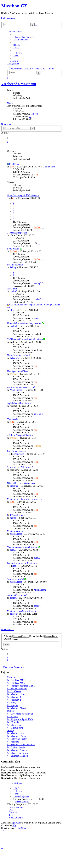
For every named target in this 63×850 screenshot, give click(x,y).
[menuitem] (24, 37)
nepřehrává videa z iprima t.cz (21, 403)
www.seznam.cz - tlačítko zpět (21, 387)
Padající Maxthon (15, 264)
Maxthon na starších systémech (21, 611)
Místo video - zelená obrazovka (21, 483)
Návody (11, 103)
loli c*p (34, 114)
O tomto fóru (49, 166)
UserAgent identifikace (17, 371)
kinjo (36, 318)
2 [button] (7, 140)
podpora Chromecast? (17, 595)
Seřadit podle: (37, 636)
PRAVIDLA (13, 164)
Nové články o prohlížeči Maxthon (23, 195)
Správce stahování (15, 579)
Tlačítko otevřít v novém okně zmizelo (25, 339)
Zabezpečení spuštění (17, 232)
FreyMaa (14, 486)
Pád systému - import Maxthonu (22, 563)
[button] (8, 146)
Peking (13, 267)
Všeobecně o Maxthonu (18, 84)
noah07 (13, 291)
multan (13, 518)
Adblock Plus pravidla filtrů (20, 435)
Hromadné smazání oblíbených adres (24, 323)
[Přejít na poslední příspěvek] (40, 174)
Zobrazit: (8, 636)
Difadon (14, 374)
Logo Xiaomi (13, 248)
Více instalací (13, 419)
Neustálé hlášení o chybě (18, 355)
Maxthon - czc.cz (15, 531)
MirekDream (16, 390)
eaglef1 (13, 598)
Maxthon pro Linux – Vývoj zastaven (24, 499)
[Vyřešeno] (21, 248)
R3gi (12, 166)
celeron (13, 614)
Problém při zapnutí (16, 515)
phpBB (16, 822)
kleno (12, 310)
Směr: (7, 639)
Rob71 (15, 566)
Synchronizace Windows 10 (20, 467)
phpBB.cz (21, 828)
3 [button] (7, 143)
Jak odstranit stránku (16, 451)
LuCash (37, 227)
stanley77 (38, 283)
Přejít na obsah (8, 18)
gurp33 (13, 550)
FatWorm (14, 358)
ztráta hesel (12, 288)
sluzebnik (38, 414)
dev (14, 198)
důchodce (14, 326)
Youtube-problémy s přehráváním (22, 547)
